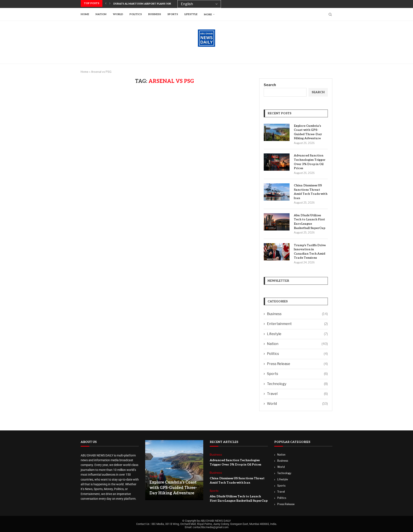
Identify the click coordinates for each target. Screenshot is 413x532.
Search (270, 85)
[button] (106, 3)
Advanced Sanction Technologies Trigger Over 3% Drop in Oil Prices (309, 162)
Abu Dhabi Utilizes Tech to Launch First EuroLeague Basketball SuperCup (309, 221)
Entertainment (297, 324)
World (118, 14)
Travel (297, 394)
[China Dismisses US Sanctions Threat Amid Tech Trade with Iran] (277, 192)
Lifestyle (190, 14)
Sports (172, 14)
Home (85, 14)
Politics (135, 14)
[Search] (330, 14)
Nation (101, 14)
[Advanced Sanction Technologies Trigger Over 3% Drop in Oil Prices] (277, 162)
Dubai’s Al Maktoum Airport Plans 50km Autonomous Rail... (158, 3)
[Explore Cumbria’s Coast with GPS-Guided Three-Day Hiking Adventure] (277, 132)
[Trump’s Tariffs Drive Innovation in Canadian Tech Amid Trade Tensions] (277, 251)
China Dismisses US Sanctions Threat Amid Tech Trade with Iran (310, 192)
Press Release (297, 364)
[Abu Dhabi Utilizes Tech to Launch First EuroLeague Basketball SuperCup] (277, 221)
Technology (297, 384)
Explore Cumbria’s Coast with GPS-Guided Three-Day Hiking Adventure (308, 132)
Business (154, 14)
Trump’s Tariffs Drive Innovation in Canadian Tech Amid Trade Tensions (310, 251)
